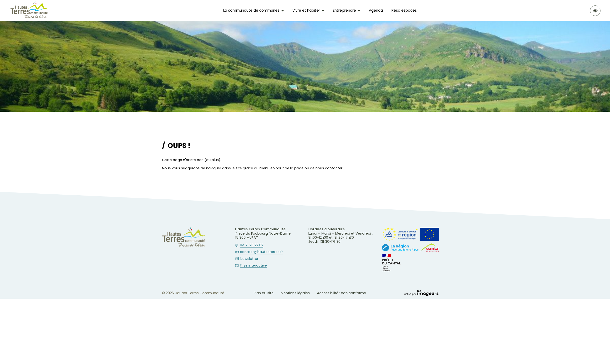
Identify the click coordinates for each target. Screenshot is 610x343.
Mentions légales (295, 293)
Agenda (376, 10)
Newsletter (249, 259)
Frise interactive (253, 265)
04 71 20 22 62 (251, 245)
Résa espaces (404, 10)
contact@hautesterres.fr (261, 252)
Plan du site (264, 293)
